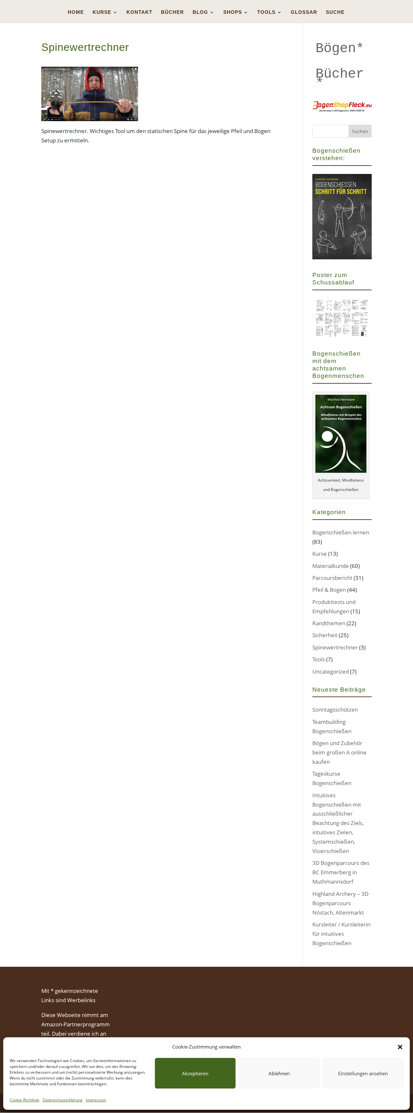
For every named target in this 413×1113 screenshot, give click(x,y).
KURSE (102, 12)
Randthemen (328, 623)
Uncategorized (330, 671)
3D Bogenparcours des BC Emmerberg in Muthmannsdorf (340, 872)
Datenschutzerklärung (63, 1100)
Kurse (319, 553)
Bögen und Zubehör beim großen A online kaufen (339, 752)
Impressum (96, 1100)
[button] (400, 1047)
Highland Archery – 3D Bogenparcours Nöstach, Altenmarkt (340, 903)
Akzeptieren (195, 1073)
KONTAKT (139, 12)
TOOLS (266, 12)
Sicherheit (324, 635)
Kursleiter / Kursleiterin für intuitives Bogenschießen (341, 934)
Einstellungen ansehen (363, 1073)
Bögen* (340, 48)
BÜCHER (172, 12)
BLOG (200, 12)
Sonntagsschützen (335, 709)
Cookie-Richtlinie (24, 1100)
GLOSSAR (304, 12)
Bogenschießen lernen (340, 532)
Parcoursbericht (332, 577)
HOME (76, 12)
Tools (318, 659)
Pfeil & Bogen (329, 589)
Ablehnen (279, 1073)
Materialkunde (330, 566)
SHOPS (232, 12)
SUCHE (335, 12)
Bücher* (340, 78)
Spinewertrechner (335, 647)
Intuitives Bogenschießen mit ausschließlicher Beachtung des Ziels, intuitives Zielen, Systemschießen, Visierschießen (338, 823)
